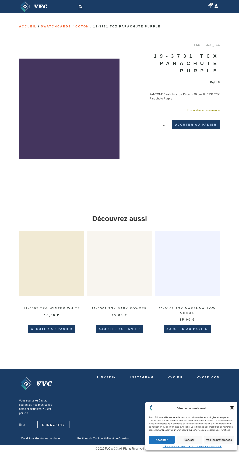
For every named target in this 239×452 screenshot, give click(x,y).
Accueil (28, 26)
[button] (232, 408)
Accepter (162, 440)
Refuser (189, 440)
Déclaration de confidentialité (192, 447)
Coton (82, 26)
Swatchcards (56, 26)
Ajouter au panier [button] (52, 329)
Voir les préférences (219, 440)
